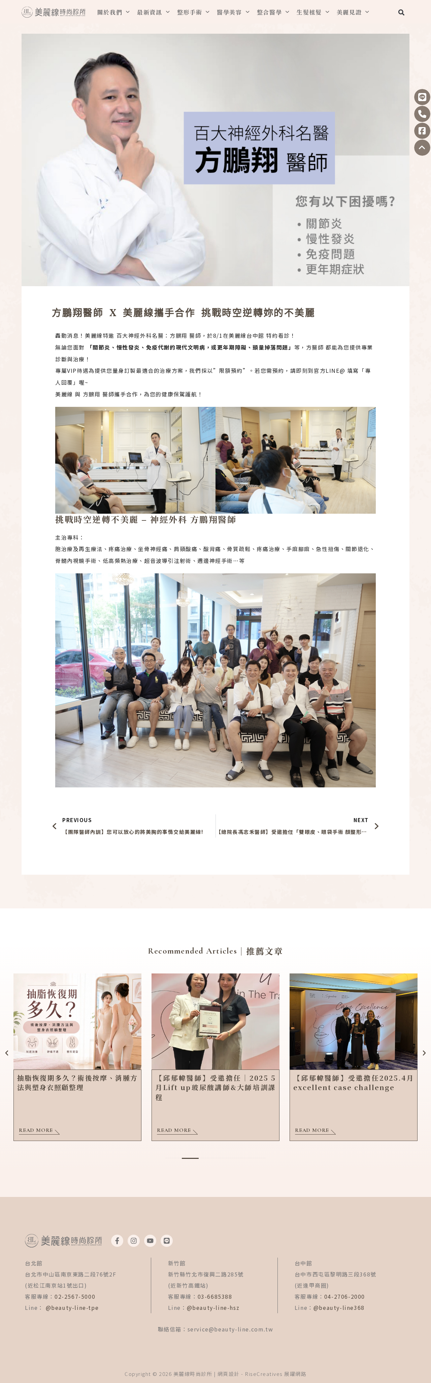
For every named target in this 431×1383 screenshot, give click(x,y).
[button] (401, 12)
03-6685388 (215, 1296)
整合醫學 (269, 12)
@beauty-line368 (339, 1307)
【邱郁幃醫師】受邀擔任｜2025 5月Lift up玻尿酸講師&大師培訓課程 (215, 1087)
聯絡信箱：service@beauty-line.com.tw (215, 1329)
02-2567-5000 (75, 1296)
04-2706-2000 (344, 1296)
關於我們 (110, 12)
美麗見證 (349, 12)
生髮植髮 (309, 12)
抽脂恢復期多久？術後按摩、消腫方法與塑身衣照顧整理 (77, 1082)
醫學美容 (229, 12)
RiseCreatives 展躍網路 (275, 1373)
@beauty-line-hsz (213, 1307)
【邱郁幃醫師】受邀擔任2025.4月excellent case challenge (353, 1082)
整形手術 (189, 12)
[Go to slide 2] (190, 1158)
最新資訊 (149, 12)
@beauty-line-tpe (72, 1307)
